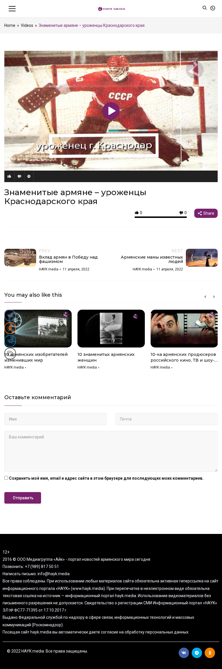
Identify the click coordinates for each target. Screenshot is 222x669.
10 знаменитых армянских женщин (106, 357)
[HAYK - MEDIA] (111, 8)
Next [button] (214, 296)
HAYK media (14, 367)
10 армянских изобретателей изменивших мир (36, 357)
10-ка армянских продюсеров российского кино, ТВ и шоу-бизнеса (183, 357)
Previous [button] (205, 296)
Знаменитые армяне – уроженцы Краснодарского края (75, 196)
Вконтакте (184, 653)
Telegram (197, 653)
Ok (210, 653)
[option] (38, 342)
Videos (27, 25)
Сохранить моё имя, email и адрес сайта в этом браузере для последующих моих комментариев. (106, 478)
